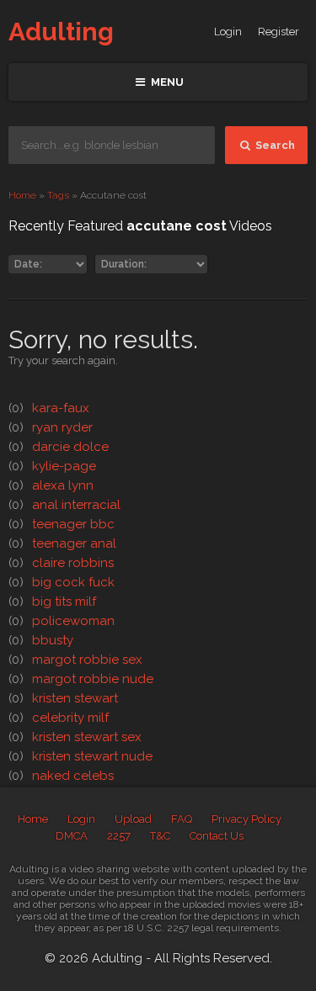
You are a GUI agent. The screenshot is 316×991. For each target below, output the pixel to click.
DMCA (72, 835)
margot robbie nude (80, 678)
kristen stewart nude (80, 756)
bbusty (40, 640)
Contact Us (217, 835)
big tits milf (52, 601)
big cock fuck (61, 582)
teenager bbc (61, 524)
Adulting (61, 31)
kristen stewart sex (75, 737)
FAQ (181, 819)
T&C (160, 835)
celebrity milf (58, 717)
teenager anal (62, 543)
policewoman (61, 620)
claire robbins (61, 562)
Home (22, 195)
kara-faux (48, 408)
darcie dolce (58, 446)
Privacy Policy (246, 819)
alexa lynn (51, 485)
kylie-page (52, 466)
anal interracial (64, 504)
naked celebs (61, 775)
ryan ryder (50, 427)
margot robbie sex (75, 659)
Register (278, 31)
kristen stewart (63, 698)
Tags (58, 195)
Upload (133, 819)
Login (228, 31)
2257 (119, 835)
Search (274, 145)
